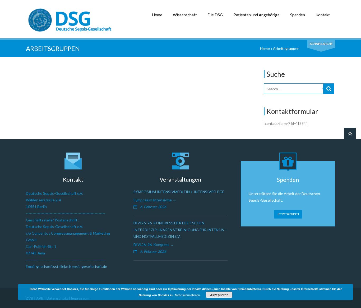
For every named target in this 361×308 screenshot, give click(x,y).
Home (157, 14)
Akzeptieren (219, 294)
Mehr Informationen (187, 295)
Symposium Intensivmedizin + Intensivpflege (178, 191)
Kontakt (323, 14)
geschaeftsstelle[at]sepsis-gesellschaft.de (71, 266)
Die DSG (215, 14)
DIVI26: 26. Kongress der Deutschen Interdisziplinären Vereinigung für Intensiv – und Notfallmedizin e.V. (180, 229)
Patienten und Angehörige (256, 14)
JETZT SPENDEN (288, 214)
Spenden (297, 14)
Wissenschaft (185, 14)
